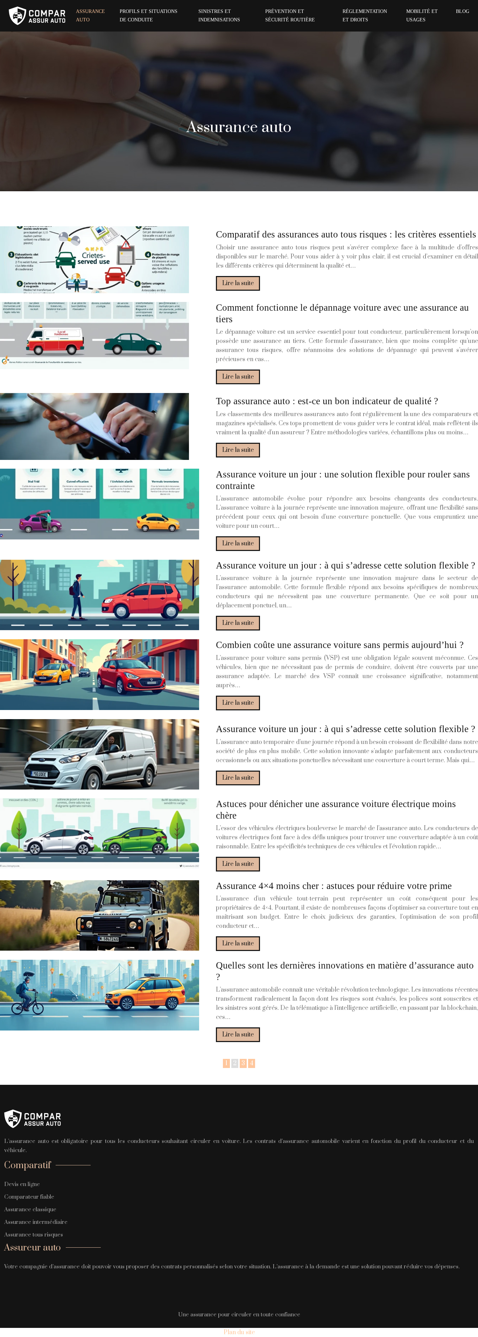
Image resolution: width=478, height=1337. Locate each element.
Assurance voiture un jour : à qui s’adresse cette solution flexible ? (345, 565)
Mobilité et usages (422, 15)
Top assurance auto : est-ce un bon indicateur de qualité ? (327, 401)
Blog (462, 11)
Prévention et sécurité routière (290, 15)
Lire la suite (238, 283)
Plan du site (239, 1332)
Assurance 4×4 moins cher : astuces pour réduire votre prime (334, 886)
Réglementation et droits (365, 15)
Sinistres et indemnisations (219, 15)
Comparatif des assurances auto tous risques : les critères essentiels (346, 234)
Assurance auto (90, 15)
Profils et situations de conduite (148, 15)
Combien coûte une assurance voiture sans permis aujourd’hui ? (340, 645)
